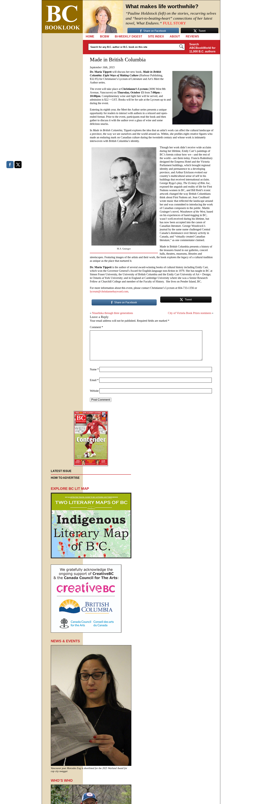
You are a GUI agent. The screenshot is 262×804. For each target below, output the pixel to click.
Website (94, 390)
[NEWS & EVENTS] (91, 764)
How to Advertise (65, 477)
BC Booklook (62, 16)
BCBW (104, 36)
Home (90, 36)
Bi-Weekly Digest (128, 36)
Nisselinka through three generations (112, 313)
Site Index (156, 36)
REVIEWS (192, 36)
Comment (96, 327)
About (175, 36)
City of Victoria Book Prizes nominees (189, 313)
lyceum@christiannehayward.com (109, 291)
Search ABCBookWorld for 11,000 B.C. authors (202, 48)
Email (94, 380)
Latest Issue (61, 471)
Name (94, 369)
